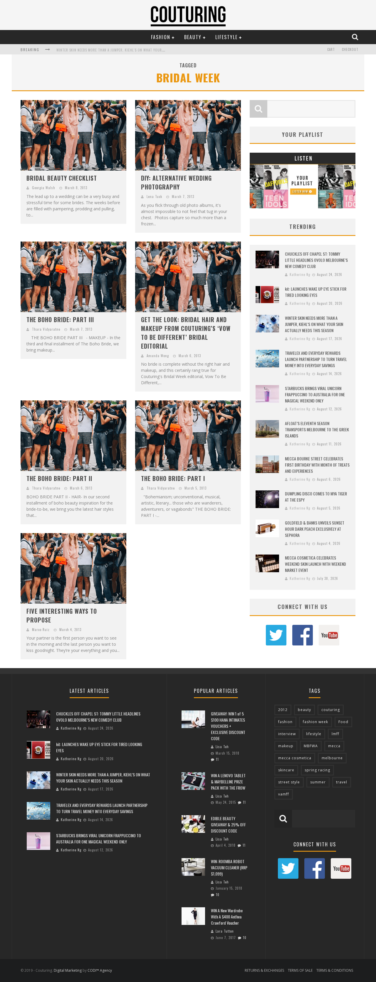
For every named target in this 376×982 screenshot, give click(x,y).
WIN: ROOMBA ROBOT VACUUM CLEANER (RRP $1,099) (229, 867)
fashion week (315, 721)
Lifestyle (226, 37)
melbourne (332, 757)
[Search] (356, 37)
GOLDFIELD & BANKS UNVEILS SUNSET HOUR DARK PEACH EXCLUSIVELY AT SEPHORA (314, 529)
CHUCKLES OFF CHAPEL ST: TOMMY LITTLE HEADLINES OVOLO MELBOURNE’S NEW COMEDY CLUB (316, 260)
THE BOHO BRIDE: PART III (60, 319)
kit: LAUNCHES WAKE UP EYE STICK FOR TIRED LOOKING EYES (315, 292)
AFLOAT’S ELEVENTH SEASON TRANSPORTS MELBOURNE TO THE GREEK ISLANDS (317, 429)
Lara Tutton (225, 931)
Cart (331, 49)
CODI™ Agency (100, 970)
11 (217, 759)
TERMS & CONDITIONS (334, 970)
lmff (335, 733)
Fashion (160, 37)
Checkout (350, 49)
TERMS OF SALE (300, 970)
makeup (285, 745)
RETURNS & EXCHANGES (264, 970)
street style (289, 782)
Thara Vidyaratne (46, 329)
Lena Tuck (154, 196)
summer (318, 782)
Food (343, 721)
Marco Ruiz (41, 629)
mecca (334, 745)
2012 (283, 709)
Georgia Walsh (43, 187)
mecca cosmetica (294, 757)
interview (287, 733)
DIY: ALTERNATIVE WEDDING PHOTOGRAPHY (176, 182)
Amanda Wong (158, 355)
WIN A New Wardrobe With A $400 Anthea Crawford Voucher (227, 916)
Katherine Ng (300, 274)
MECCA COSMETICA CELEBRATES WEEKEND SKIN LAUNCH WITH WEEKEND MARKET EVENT (315, 564)
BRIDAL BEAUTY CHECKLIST (61, 178)
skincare (286, 770)
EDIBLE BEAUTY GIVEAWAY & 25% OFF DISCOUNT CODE (228, 824)
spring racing (317, 770)
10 (217, 894)
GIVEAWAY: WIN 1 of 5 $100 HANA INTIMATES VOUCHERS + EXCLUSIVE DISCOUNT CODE (228, 725)
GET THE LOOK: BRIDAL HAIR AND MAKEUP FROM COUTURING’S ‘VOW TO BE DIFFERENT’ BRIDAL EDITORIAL (186, 332)
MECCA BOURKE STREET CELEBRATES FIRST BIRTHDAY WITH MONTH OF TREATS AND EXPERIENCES (317, 464)
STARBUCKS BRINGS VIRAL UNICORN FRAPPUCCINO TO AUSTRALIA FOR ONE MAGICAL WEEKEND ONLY (315, 394)
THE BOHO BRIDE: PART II (59, 478)
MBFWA (311, 745)
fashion (285, 721)
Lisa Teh (222, 746)
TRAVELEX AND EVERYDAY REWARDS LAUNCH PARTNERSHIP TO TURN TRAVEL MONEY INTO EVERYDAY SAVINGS (316, 359)
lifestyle (313, 733)
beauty (304, 709)
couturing (330, 709)
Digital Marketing (68, 970)
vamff (283, 794)
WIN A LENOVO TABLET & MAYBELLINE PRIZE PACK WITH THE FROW (228, 781)
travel (341, 782)
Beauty (193, 37)
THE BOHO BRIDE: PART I (173, 478)
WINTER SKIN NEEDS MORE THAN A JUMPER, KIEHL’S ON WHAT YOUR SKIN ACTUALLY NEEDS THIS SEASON (136, 50)
